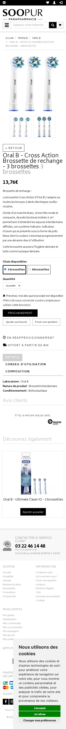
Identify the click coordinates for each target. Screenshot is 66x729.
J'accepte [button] (40, 708)
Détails (13, 357)
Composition (18, 371)
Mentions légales (45, 589)
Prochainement (20, 313)
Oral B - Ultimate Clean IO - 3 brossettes (33, 500)
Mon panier (8, 616)
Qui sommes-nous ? (46, 577)
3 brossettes (16, 269)
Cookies (40, 601)
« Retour (13, 148)
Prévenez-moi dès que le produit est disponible (34, 296)
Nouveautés (9, 589)
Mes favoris (9, 635)
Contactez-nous (44, 573)
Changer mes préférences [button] (39, 720)
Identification (9, 620)
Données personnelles (48, 597)
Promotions (9, 593)
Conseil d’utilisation (26, 364)
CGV (38, 593)
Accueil (10, 38)
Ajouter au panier (33, 512)
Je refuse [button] (39, 714)
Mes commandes (12, 624)
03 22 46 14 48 (30, 546)
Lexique (7, 581)
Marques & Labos (12, 585)
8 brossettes (40, 269)
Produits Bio (9, 597)
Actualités (8, 577)
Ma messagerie (11, 631)
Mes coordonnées (12, 628)
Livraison (40, 585)
